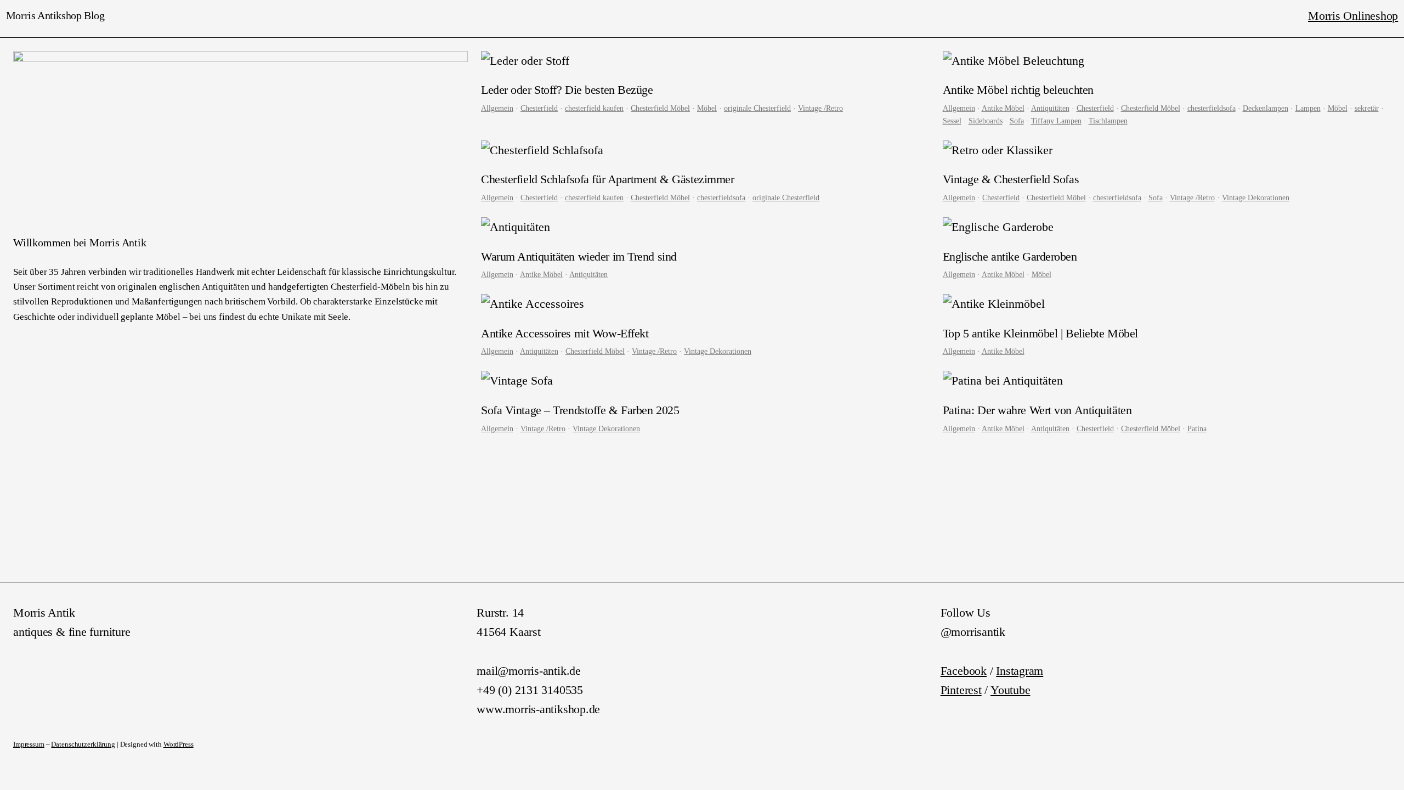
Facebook (964, 671)
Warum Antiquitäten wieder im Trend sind (579, 256)
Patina (1197, 428)
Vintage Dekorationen (1255, 197)
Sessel (952, 120)
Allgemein (497, 108)
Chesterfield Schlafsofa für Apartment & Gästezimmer (607, 179)
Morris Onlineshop (1353, 15)
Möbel (707, 108)
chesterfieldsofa (1211, 108)
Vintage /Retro (820, 108)
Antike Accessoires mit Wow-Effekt (564, 333)
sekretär (1367, 108)
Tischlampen (1108, 120)
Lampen (1308, 108)
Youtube (1010, 690)
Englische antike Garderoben (1010, 256)
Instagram (1019, 671)
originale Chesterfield (757, 108)
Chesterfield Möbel (660, 108)
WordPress (178, 744)
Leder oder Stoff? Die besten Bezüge (567, 90)
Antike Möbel (1003, 108)
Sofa (1017, 120)
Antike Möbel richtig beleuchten (1018, 90)
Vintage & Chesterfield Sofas (1011, 179)
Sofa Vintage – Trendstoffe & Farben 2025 (580, 410)
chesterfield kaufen (594, 108)
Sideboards (986, 120)
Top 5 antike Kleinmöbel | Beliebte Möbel (1040, 333)
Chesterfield (539, 108)
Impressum (28, 744)
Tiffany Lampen (1056, 120)
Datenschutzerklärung (83, 744)
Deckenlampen (1265, 108)
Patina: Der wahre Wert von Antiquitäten (1037, 410)
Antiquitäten (1050, 108)
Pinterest (961, 690)
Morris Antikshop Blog (55, 15)
